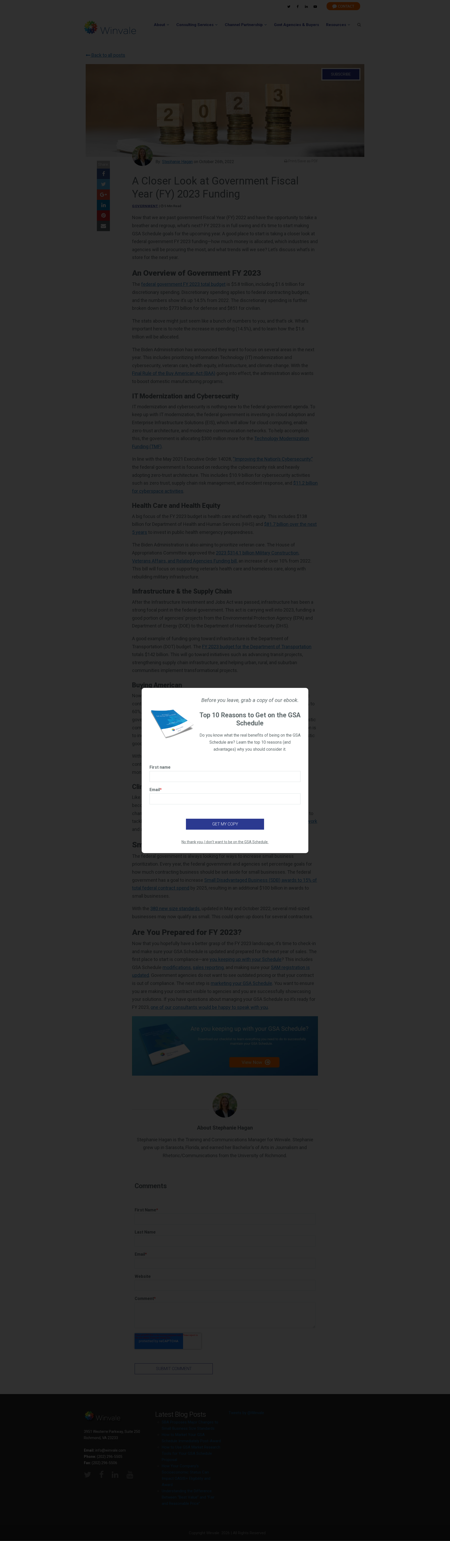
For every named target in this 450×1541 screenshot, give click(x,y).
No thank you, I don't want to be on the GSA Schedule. (225, 842)
